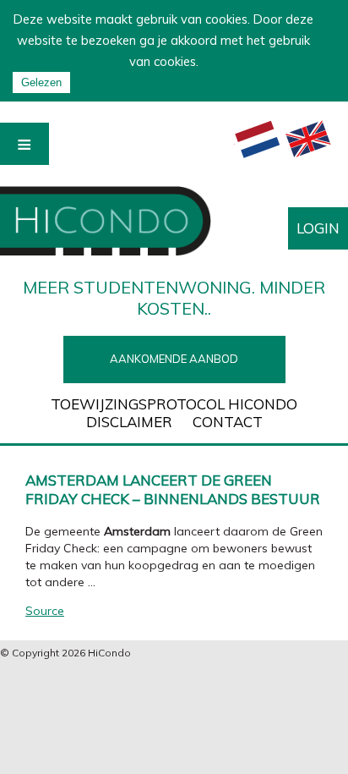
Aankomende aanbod (174, 358)
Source (44, 610)
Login (318, 228)
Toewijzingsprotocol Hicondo (174, 404)
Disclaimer (129, 422)
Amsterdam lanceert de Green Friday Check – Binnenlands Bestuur (172, 489)
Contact (228, 422)
